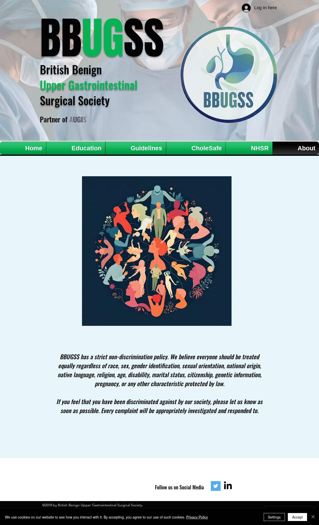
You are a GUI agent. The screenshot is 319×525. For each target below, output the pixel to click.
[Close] (313, 517)
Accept (297, 517)
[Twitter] (216, 486)
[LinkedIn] (228, 486)
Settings (274, 517)
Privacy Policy (197, 517)
